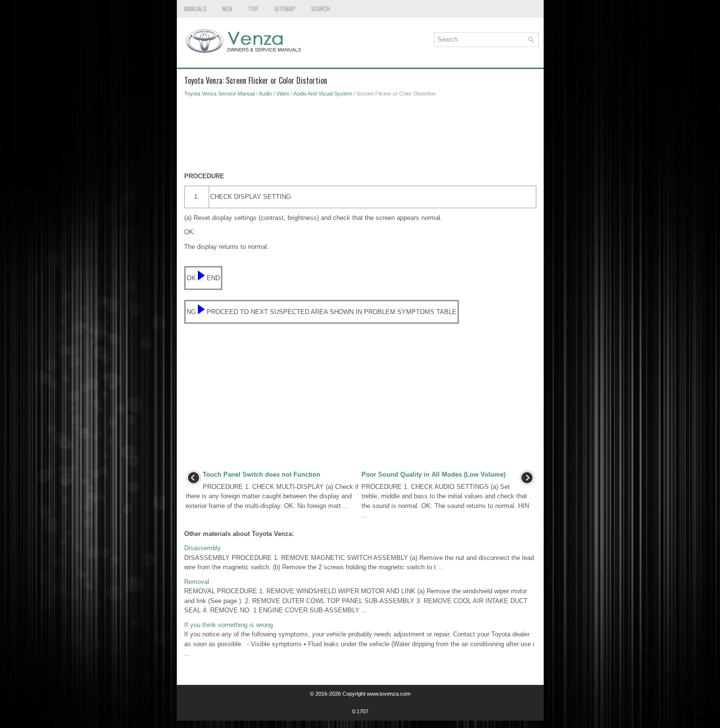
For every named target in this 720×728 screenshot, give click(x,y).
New (227, 8)
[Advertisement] (360, 137)
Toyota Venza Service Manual (219, 94)
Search (320, 8)
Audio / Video (274, 94)
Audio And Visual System (322, 94)
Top (253, 8)
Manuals (195, 8)
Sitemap (284, 8)
